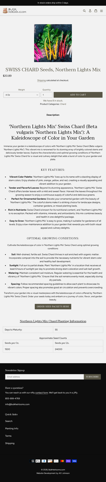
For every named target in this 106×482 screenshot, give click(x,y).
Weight (21, 89)
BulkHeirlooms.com (56, 470)
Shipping (41, 80)
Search (8, 421)
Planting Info (11, 428)
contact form (41, 392)
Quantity (47, 89)
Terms (8, 435)
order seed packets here (53, 306)
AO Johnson (64, 473)
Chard (63, 104)
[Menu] (101, 11)
